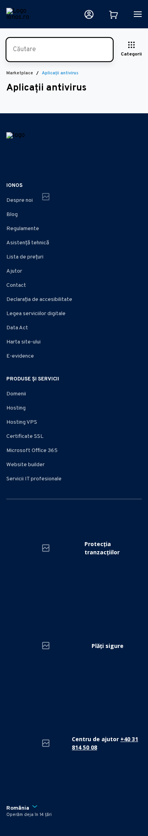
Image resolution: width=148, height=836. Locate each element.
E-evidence (20, 356)
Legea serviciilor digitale (36, 313)
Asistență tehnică (27, 243)
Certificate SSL (24, 436)
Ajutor (14, 271)
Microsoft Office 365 (32, 450)
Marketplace (19, 73)
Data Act (17, 328)
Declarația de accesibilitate (39, 299)
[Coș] (113, 14)
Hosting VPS (21, 422)
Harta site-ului (23, 342)
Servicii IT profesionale (34, 479)
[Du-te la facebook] (11, 162)
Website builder (25, 464)
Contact (16, 285)
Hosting (16, 408)
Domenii (16, 394)
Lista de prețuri (24, 257)
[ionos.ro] (21, 14)
